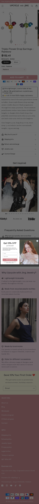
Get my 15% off (10, 260)
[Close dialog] (37, 241)
